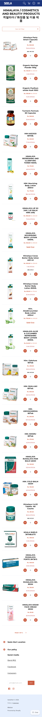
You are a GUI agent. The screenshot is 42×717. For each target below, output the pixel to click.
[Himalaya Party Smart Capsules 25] (10, 47)
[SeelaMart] (8, 3)
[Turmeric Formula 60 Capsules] (10, 118)
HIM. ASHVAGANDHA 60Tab (30, 411)
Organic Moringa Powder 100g (30, 66)
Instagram (12, 673)
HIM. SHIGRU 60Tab (30, 435)
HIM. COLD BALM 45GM (30, 483)
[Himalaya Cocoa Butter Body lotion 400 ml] (10, 265)
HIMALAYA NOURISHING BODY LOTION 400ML (30, 236)
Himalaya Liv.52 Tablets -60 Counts (30, 506)
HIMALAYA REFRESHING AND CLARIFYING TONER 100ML (30, 159)
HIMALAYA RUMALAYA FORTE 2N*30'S (30, 557)
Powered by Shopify (14, 710)
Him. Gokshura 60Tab (30, 362)
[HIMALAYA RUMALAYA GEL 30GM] (10, 588)
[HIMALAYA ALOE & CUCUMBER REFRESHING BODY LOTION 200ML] (10, 341)
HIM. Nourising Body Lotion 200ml (30, 185)
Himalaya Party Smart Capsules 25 (30, 39)
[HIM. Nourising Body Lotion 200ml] (10, 191)
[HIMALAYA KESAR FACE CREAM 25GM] (10, 613)
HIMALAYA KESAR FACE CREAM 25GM (30, 607)
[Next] (26, 633)
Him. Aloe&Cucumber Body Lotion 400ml (30, 312)
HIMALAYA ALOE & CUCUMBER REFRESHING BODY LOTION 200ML (30, 335)
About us (10, 707)
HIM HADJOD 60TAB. (30, 135)
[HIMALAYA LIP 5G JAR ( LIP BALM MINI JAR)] (10, 216)
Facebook (12, 667)
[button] (24, 3)
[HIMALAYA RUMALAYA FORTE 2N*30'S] (10, 563)
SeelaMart (11, 700)
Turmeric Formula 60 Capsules (30, 112)
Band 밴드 (12, 660)
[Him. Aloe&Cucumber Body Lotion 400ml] (10, 315)
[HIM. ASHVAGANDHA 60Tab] (10, 417)
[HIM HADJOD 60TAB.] (10, 140)
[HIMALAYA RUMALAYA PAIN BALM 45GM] (10, 465)
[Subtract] (25, 55)
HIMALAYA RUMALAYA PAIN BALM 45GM (30, 459)
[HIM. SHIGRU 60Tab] (10, 441)
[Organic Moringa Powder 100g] (10, 72)
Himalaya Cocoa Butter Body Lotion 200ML (30, 286)
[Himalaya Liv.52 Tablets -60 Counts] (10, 514)
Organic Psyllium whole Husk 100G (30, 89)
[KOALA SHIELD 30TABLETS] (10, 539)
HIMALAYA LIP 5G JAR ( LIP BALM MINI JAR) (30, 210)
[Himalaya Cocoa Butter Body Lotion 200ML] (10, 292)
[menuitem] (24, 3)
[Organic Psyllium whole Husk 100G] (10, 95)
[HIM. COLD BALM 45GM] (10, 488)
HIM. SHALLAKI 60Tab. (30, 387)
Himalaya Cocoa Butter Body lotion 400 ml (30, 258)
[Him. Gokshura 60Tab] (10, 369)
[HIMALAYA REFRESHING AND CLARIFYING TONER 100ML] (10, 165)
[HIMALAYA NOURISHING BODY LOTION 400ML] (10, 240)
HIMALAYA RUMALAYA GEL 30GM (30, 582)
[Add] (36, 55)
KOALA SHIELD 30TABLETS (30, 533)
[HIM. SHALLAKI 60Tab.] (10, 393)
